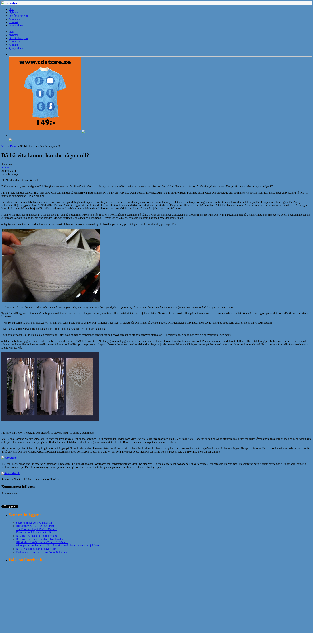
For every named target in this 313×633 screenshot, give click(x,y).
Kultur (13, 146)
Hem (11, 9)
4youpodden (16, 25)
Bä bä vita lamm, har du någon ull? (36, 548)
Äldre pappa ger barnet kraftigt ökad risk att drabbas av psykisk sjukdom (57, 545)
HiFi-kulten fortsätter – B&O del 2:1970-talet (42, 542)
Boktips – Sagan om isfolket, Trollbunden (40, 538)
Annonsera (15, 18)
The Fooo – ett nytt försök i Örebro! (36, 529)
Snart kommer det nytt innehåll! (34, 522)
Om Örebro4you (18, 15)
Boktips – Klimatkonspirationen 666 (36, 535)
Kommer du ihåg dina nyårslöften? (36, 532)
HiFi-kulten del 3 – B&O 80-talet (35, 525)
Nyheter (13, 12)
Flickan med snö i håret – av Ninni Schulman (42, 552)
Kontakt (13, 22)
